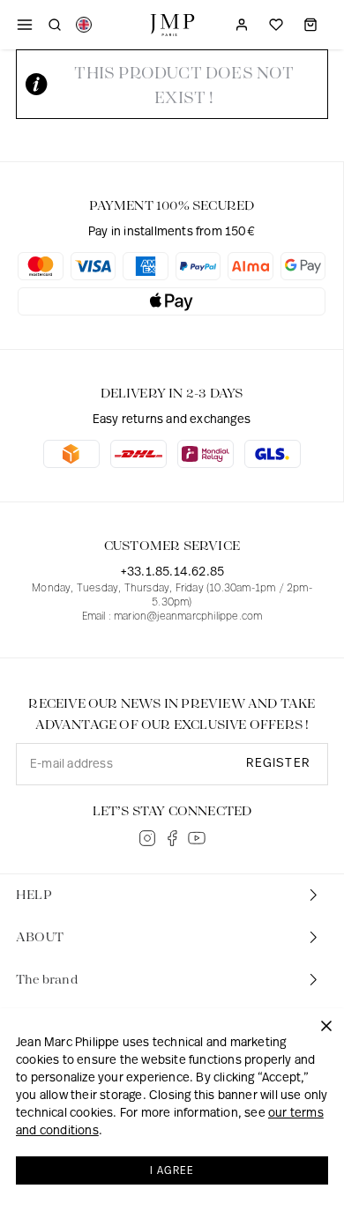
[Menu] (24, 24)
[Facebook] (172, 838)
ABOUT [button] (40, 938)
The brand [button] (47, 980)
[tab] (172, 895)
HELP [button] (34, 895)
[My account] (242, 25)
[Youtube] (197, 838)
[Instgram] (147, 838)
